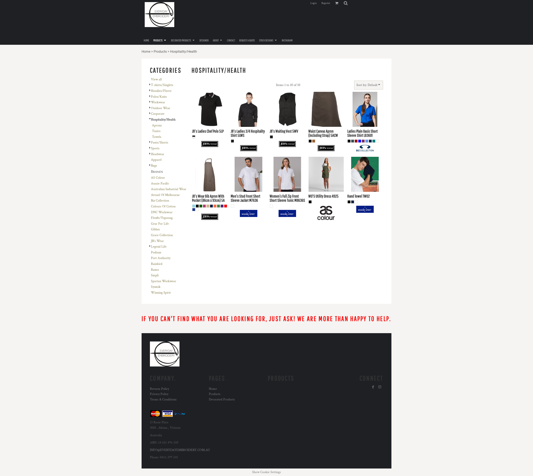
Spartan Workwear (163, 281)
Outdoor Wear (160, 108)
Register (325, 3)
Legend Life (159, 246)
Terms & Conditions (163, 399)
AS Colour (158, 178)
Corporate (157, 114)
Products (160, 52)
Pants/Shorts (159, 142)
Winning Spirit (161, 292)
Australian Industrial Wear (168, 189)
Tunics (156, 131)
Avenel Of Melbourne (165, 195)
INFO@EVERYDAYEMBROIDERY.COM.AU (180, 450)
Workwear (158, 102)
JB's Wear (157, 241)
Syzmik (156, 287)
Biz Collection (160, 200)
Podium (156, 252)
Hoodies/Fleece (161, 91)
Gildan (155, 229)
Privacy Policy (159, 394)
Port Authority (161, 258)
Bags (154, 165)
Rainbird (156, 264)
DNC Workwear (162, 212)
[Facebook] (373, 387)
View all (156, 79)
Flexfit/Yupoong (162, 218)
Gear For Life (160, 224)
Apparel (156, 160)
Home (146, 52)
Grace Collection (162, 235)
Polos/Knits (159, 97)
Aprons (157, 125)
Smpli (155, 275)
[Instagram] (380, 387)
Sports (155, 148)
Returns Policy (159, 389)
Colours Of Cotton (163, 206)
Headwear (157, 154)
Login (313, 3)
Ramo (155, 270)
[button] (346, 3)
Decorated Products (222, 399)
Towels (156, 137)
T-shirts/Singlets (162, 85)
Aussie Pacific (160, 183)
